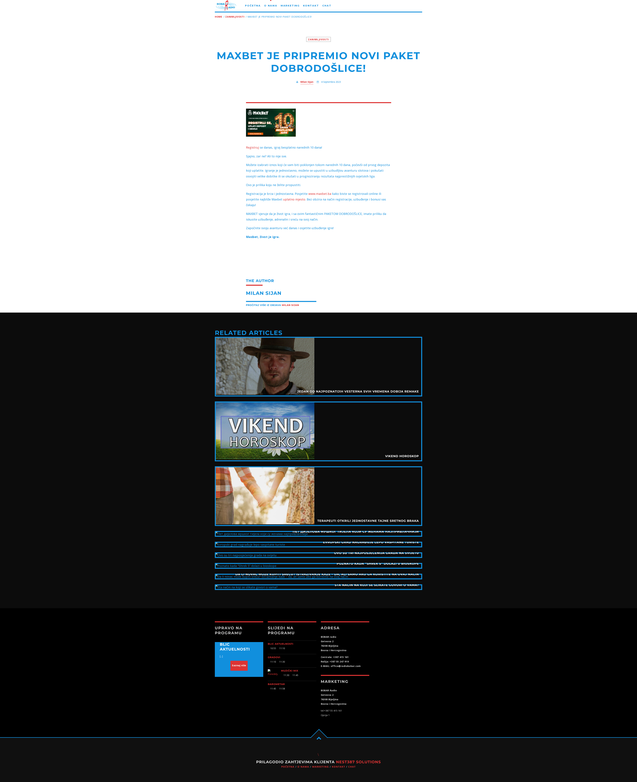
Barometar (276, 684)
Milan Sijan (306, 81)
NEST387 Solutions (358, 762)
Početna (287, 766)
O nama (303, 766)
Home (218, 16)
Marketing (320, 766)
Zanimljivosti (234, 16)
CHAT (352, 766)
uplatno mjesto (294, 199)
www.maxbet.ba (319, 194)
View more (318, 366)
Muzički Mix (289, 670)
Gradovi (274, 657)
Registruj (252, 147)
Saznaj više (239, 665)
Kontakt (338, 766)
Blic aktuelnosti (280, 643)
